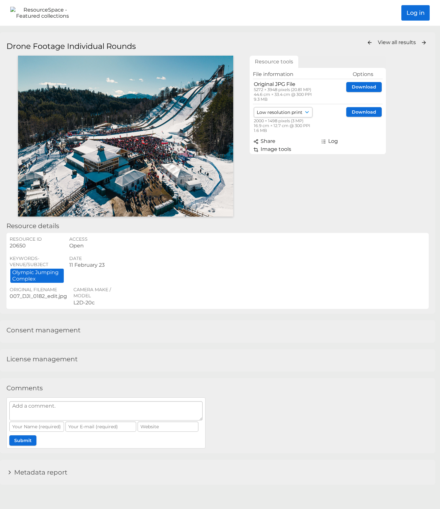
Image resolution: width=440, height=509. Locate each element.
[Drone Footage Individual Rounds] (125, 136)
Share (267, 141)
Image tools (275, 149)
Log (332, 141)
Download (364, 87)
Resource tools (274, 62)
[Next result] (424, 43)
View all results (397, 42)
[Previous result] (370, 43)
